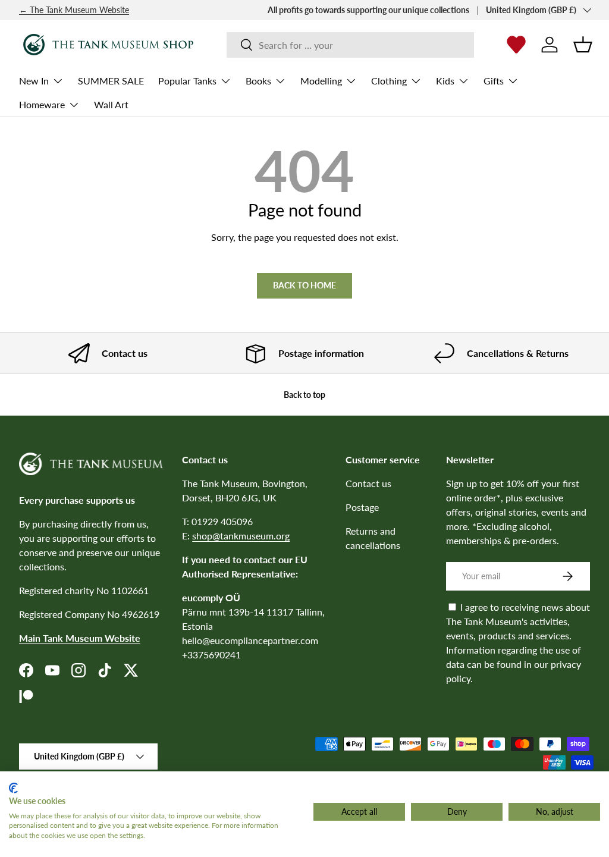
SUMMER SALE (111, 80)
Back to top (304, 395)
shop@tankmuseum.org (241, 535)
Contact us (368, 483)
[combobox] (351, 45)
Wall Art (111, 104)
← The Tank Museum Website (74, 10)
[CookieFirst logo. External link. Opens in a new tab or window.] (13, 788)
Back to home (304, 285)
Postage (362, 507)
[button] (583, 45)
